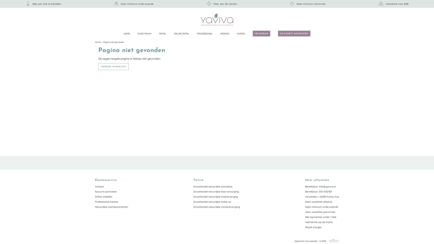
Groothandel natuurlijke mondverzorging (216, 206)
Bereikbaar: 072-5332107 (318, 191)
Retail (162, 33)
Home (127, 33)
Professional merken (106, 201)
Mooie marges (313, 227)
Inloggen (261, 33)
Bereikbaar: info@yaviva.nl (320, 186)
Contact (99, 186)
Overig (241, 33)
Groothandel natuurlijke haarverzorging (216, 191)
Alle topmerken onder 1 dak (320, 217)
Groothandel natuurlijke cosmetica (212, 186)
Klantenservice (336, 19)
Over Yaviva (144, 33)
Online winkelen (103, 196)
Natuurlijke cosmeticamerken (111, 206)
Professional (205, 33)
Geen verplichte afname (318, 201)
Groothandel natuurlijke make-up (212, 201)
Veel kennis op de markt (319, 222)
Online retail (181, 33)
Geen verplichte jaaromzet (320, 212)
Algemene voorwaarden (306, 241)
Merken (224, 33)
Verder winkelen (113, 66)
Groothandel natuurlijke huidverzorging (215, 196)
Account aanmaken (294, 33)
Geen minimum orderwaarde (321, 206)
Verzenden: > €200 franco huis (322, 196)
